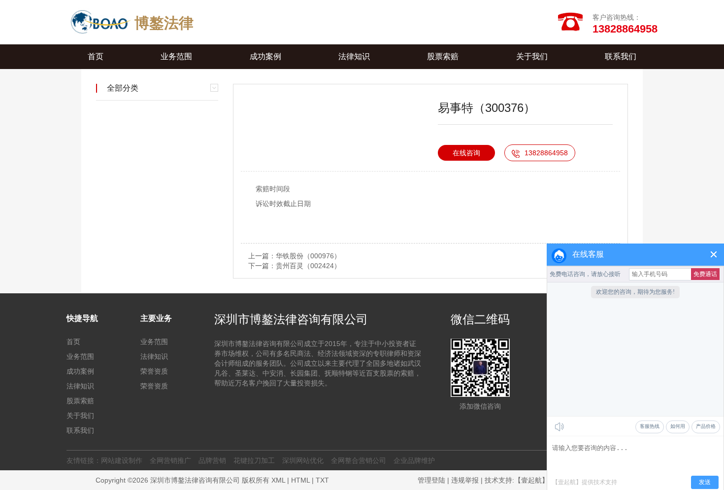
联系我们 (620, 56)
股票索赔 (443, 56)
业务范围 (176, 56)
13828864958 (546, 153)
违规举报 (465, 480)
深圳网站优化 (303, 460)
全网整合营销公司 (358, 460)
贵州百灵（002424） (308, 266)
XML (278, 480)
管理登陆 (431, 480)
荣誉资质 (154, 371)
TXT (322, 480)
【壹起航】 (531, 480)
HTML (300, 480)
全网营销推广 (170, 460)
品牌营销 (212, 460)
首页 (95, 56)
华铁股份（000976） (308, 256)
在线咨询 (466, 153)
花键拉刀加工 (254, 460)
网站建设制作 (121, 460)
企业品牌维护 (414, 460)
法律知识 (354, 56)
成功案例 (265, 56)
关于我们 (532, 56)
